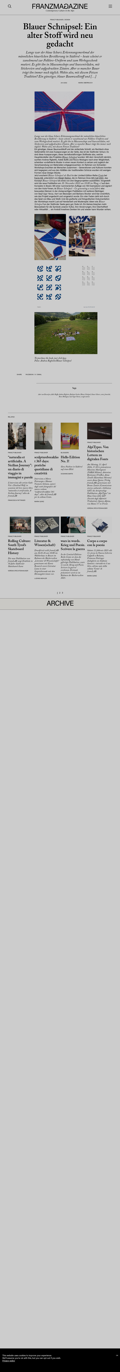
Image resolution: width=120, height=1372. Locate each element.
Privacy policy (8, 1361)
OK (117, 1355)
